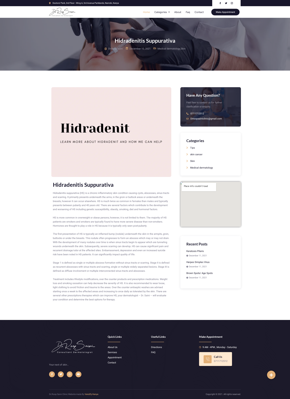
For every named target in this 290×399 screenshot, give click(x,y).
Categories (160, 12)
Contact (199, 12)
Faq (188, 12)
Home (146, 12)
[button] (271, 375)
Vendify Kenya (91, 394)
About (177, 12)
